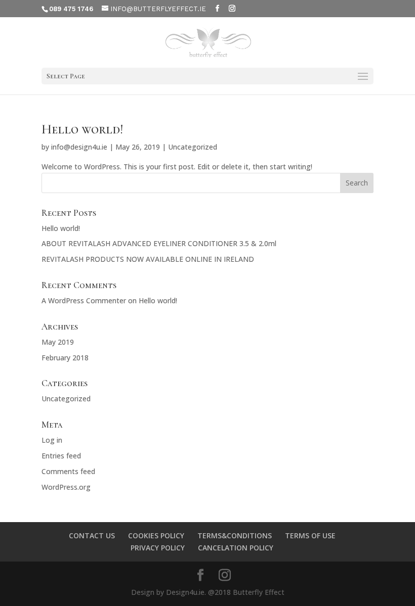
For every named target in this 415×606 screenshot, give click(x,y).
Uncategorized (192, 147)
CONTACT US (92, 535)
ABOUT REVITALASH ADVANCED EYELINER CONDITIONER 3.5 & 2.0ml (159, 243)
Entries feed (61, 455)
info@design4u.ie (79, 147)
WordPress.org (66, 487)
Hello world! (82, 129)
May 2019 (58, 342)
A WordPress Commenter (84, 300)
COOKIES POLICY (156, 535)
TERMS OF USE (310, 535)
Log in (52, 440)
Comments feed (68, 471)
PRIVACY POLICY (158, 547)
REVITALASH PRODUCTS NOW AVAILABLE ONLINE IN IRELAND (148, 259)
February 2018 (65, 357)
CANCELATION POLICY (235, 547)
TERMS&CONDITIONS (234, 535)
